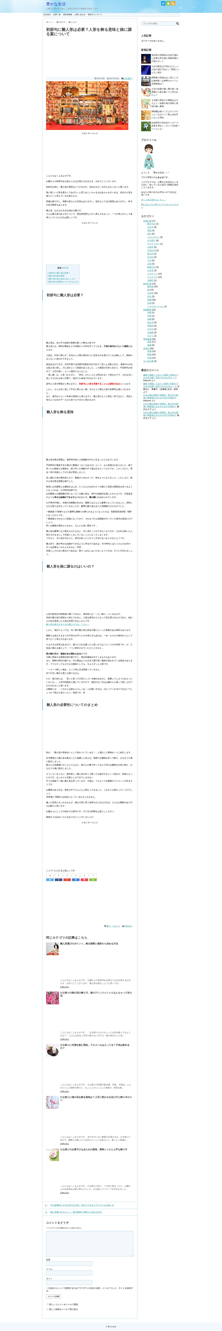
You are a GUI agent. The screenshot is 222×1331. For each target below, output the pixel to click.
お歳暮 (150, 332)
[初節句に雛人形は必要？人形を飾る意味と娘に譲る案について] (76, 879)
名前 (48, 1260)
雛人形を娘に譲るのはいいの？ (62, 279)
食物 (149, 354)
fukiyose (128, 926)
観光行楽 (147, 284)
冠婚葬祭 (147, 310)
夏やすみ (151, 224)
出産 (149, 316)
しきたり (116, 926)
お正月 (150, 227)
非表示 (65, 268)
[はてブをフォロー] (163, 3)
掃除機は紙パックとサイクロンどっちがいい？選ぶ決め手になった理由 (164, 114)
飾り (109, 926)
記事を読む (64, 987)
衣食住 (146, 348)
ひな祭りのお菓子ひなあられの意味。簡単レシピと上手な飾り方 (93, 1149)
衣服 (149, 351)
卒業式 (150, 326)
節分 (149, 234)
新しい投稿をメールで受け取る (63, 1309)
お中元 (150, 329)
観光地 (150, 286)
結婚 (149, 319)
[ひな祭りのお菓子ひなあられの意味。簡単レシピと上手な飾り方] (52, 1154)
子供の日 (151, 250)
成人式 (150, 322)
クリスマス (152, 277)
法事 (149, 312)
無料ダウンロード (95, 14)
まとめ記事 (148, 361)
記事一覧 (57, 14)
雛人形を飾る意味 (56, 276)
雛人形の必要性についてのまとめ (63, 282)
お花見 (150, 293)
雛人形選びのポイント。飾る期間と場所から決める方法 (89, 943)
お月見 (150, 270)
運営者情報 (67, 14)
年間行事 (147, 221)
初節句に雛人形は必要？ (59, 273)
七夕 (149, 260)
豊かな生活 (56, 4)
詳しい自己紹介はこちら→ (153, 200)
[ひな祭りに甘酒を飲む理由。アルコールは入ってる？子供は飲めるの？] (52, 1050)
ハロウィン (152, 274)
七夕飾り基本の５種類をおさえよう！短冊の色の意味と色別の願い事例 (164, 103)
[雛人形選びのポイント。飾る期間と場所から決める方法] (52, 948)
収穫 (149, 300)
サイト (49, 1279)
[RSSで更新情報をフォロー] (173, 3)
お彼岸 (150, 247)
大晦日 (150, 280)
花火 (149, 296)
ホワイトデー (153, 244)
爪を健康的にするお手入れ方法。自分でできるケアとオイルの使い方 (82, 1205)
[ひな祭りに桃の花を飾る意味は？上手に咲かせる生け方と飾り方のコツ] (52, 1102)
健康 (149, 345)
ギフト (150, 336)
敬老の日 (151, 267)
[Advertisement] (89, 57)
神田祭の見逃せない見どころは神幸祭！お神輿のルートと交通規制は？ (164, 81)
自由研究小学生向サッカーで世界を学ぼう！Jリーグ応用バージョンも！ (165, 126)
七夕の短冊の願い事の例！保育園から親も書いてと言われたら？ (164, 92)
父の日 (150, 257)
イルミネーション (155, 306)
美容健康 (147, 339)
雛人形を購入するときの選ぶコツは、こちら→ (67, 624)
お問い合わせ (80, 14)
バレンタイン (153, 237)
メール (49, 1269)
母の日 (150, 254)
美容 (149, 342)
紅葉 (149, 303)
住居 (149, 358)
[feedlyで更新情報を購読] (168, 3)
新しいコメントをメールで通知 (63, 1304)
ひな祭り (128, 78)
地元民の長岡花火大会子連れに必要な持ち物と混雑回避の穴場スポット (164, 58)
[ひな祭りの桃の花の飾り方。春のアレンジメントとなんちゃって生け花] (52, 998)
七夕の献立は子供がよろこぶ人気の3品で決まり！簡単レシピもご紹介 (165, 69)
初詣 (149, 230)
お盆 (149, 264)
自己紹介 (47, 14)
